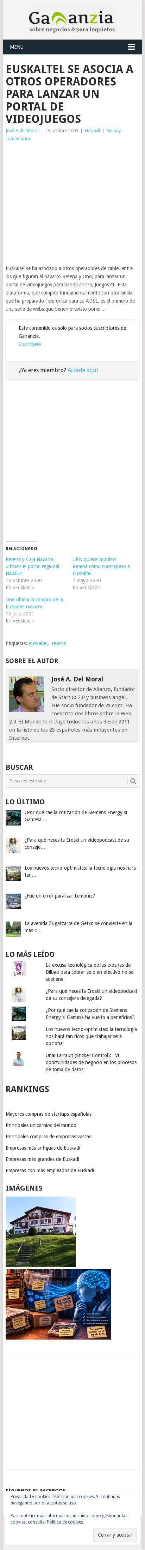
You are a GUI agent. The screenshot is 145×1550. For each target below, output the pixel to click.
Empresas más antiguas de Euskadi (43, 1148)
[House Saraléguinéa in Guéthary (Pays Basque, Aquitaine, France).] (41, 1265)
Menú (17, 47)
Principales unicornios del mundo (41, 1125)
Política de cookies (65, 1522)
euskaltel (38, 643)
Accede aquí (83, 370)
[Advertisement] (72, 203)
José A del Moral (22, 130)
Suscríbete (30, 344)
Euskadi (92, 130)
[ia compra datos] (58, 1338)
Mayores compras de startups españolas (49, 1114)
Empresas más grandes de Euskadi (42, 1159)
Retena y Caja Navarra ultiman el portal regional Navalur (32, 566)
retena (59, 643)
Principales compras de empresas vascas (48, 1136)
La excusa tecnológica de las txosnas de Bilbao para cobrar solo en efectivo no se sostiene (89, 972)
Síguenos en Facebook (36, 1491)
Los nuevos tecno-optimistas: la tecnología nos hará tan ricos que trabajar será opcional (91, 1036)
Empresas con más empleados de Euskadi (50, 1170)
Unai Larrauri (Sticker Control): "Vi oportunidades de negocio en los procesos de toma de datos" (91, 1062)
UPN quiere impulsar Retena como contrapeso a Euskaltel (101, 566)
